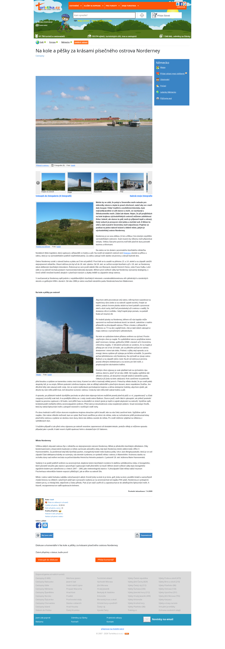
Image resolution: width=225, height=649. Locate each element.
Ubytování (164, 79)
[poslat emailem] (45, 525)
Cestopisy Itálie (42, 585)
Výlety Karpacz (165, 599)
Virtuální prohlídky (167, 606)
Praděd (69, 596)
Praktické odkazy (114, 617)
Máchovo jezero (73, 578)
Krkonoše (101, 596)
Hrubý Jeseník (103, 589)
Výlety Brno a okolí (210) (169, 581)
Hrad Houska (72, 606)
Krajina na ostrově (43, 247)
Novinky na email (162, 619)
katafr (73, 165)
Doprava (127, 253)
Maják (38, 375)
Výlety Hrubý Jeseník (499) (139, 596)
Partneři (74, 621)
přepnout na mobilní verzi (112, 629)
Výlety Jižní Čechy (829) (138, 581)
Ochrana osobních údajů (170, 610)
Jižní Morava (102, 585)
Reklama (39, 621)
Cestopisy (40, 56)
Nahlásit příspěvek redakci (54, 516)
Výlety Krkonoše (135, 599)
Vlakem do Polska (43, 610)
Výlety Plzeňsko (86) (167, 585)
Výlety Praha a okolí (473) (170, 578)
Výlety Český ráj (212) (137, 585)
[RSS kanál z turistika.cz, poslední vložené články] (127, 633)
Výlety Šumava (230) (136, 589)
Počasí (163, 86)
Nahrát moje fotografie (141, 196)
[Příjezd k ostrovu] (94, 120)
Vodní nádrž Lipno (74, 585)
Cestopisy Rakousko (44, 581)
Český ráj (101, 606)
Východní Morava (105, 581)
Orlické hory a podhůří (107, 603)
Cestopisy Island (43, 606)
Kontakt (110, 621)
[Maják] (64, 335)
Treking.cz (132, 610)
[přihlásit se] (181, 3)
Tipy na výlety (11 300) (102, 21)
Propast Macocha (74, 589)
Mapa (162, 67)
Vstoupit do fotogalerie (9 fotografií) (53, 196)
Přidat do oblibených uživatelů (58, 502)
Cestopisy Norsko (43, 596)
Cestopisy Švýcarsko (45, 599)
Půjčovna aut (166, 98)
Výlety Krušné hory (136, 603)
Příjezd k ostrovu (42, 165)
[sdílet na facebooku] (39, 525)
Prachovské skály (74, 599)
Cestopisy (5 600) (43, 578)
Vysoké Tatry (102, 610)
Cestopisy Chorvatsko (45, 603)
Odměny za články (79, 617)
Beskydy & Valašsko (106, 592)
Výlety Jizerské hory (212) (139, 592)
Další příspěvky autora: (53, 508)
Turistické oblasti (104, 578)
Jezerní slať (71, 581)
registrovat (181, 7)
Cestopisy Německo (44, 589)
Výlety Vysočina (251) (168, 592)
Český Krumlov (72, 610)
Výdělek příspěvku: (51, 505)
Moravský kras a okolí (106, 599)
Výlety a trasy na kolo (168, 603)
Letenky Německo (168, 92)
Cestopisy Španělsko (45, 592)
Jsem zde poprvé (43, 617)
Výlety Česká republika (138, 578)
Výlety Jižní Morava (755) (169, 596)
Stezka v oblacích (73, 603)
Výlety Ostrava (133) (167, 589)
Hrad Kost (70, 592)
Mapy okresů (83, 21)
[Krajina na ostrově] (64, 223)
